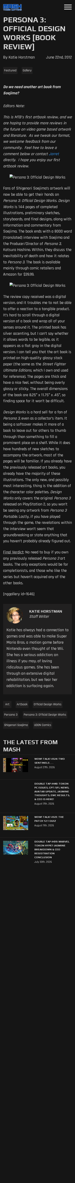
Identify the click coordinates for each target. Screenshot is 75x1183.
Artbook (22, 704)
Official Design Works (47, 704)
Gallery (27, 70)
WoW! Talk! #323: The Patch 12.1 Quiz (49, 818)
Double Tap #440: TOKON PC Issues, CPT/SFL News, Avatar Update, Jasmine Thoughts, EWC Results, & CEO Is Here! (52, 791)
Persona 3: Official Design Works (45, 715)
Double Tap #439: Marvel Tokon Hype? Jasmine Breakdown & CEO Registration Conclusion (51, 849)
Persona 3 (11, 715)
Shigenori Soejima (16, 725)
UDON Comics (42, 725)
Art (7, 704)
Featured (10, 70)
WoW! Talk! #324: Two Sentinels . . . (49, 760)
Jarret (54, 154)
